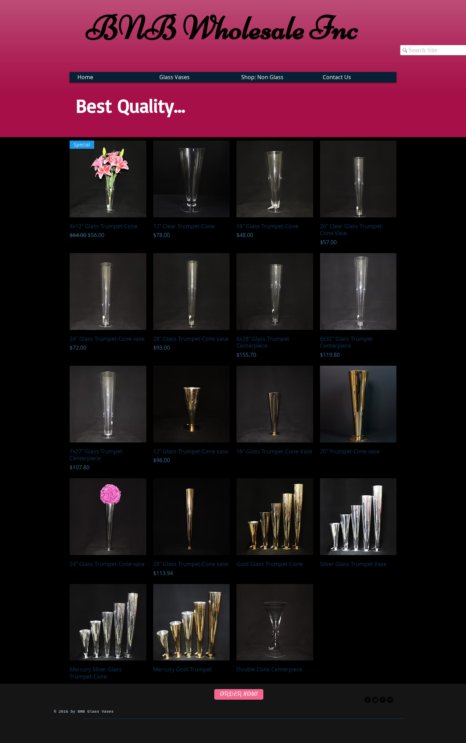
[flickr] (390, 700)
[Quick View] (191, 179)
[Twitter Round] (375, 700)
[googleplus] (382, 700)
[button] (193, 77)
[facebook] (367, 700)
